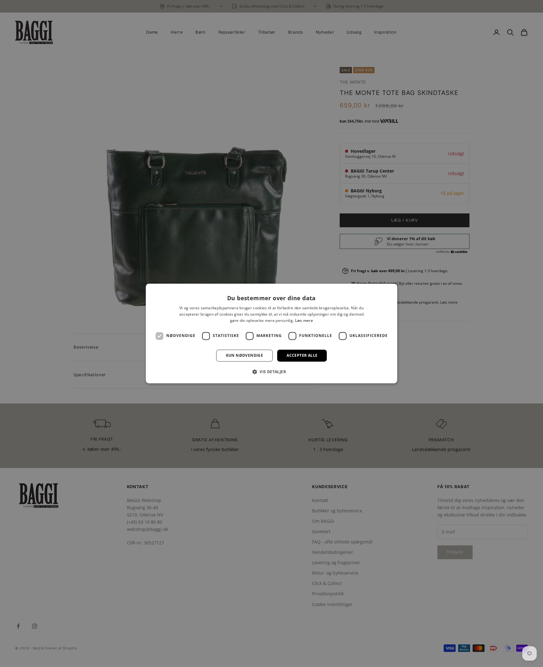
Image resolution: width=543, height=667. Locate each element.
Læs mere (304, 320)
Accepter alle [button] (302, 355)
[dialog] (271, 333)
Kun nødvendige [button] (244, 355)
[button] (271, 372)
